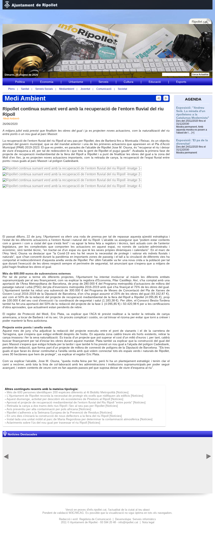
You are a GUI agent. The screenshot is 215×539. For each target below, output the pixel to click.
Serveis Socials (44, 88)
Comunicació (103, 88)
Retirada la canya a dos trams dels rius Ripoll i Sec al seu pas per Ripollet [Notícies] (62, 405)
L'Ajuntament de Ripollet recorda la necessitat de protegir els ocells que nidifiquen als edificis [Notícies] (75, 395)
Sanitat (25, 88)
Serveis (103, 81)
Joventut (85, 88)
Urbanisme (76, 81)
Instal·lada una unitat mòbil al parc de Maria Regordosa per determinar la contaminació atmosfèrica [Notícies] (79, 419)
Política (20, 81)
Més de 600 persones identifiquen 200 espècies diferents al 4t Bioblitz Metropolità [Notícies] (67, 392)
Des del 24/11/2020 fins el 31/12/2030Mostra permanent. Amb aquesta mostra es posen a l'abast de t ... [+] (191, 126)
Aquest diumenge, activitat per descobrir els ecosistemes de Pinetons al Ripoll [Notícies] (65, 399)
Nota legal (148, 522)
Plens (11, 88)
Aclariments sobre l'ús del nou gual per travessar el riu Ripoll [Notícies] (53, 422)
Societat (122, 88)
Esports (181, 81)
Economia (46, 81)
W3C (72, 512)
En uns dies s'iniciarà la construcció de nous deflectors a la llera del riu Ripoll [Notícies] (64, 415)
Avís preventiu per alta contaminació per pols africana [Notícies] (49, 409)
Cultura (128, 81)
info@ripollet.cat (128, 522)
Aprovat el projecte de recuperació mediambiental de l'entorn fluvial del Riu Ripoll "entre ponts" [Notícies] (76, 402)
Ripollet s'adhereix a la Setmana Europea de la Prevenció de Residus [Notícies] (59, 412)
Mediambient (66, 88)
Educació (155, 81)
